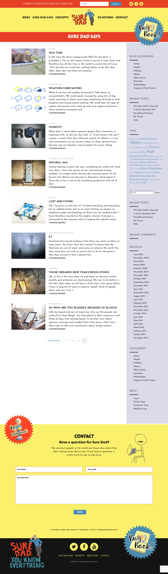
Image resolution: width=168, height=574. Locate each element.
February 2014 (140, 331)
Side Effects (145, 172)
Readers (132, 172)
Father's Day (136, 152)
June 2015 (138, 300)
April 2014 (138, 324)
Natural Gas (58, 162)
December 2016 (141, 286)
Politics (144, 168)
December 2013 (141, 338)
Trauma (156, 180)
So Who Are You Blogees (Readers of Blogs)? (83, 308)
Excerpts (62, 17)
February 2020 (140, 268)
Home (26, 17)
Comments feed (141, 405)
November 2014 (141, 310)
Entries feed (139, 402)
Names (137, 74)
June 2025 (138, 255)
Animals (144, 139)
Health (52, 198)
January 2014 (140, 334)
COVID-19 (156, 143)
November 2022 (141, 258)
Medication (136, 162)
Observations (55, 84)
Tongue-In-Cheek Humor (61, 159)
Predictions (155, 168)
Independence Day (141, 159)
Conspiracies (147, 143)
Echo (136, 120)
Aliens (137, 139)
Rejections (105, 17)
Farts (131, 152)
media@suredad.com (107, 530)
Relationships (140, 85)
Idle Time (56, 53)
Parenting (138, 81)
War (159, 180)
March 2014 (139, 327)
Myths (149, 162)
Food (150, 151)
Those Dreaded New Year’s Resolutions (79, 272)
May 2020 (138, 262)
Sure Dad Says (42, 17)
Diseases (132, 147)
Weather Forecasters (65, 88)
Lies (161, 159)
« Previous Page (53, 341)
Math (131, 162)
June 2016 (138, 289)
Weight (144, 183)
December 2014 (141, 307)
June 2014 (138, 317)
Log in (136, 398)
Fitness (143, 152)
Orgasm (137, 169)
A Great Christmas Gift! (144, 110)
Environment (145, 147)
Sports (152, 172)
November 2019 (141, 275)
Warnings (132, 183)
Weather (137, 183)
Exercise (155, 147)
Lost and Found (61, 201)
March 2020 (139, 265)
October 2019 (140, 279)
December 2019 (141, 272)
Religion (138, 172)
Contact (122, 17)
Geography (134, 156)
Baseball (153, 139)
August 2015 (139, 296)
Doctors (138, 147)
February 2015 (140, 303)
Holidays (53, 268)
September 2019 (141, 282)
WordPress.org (140, 409)
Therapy (151, 180)
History (151, 156)
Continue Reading (57, 74)
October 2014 (140, 314)
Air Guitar (132, 139)
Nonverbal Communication (153, 165)
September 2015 (141, 293)
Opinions (132, 169)
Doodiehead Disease (143, 113)
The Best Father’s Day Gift (146, 106)
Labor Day (154, 159)
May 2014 (138, 321)
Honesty (55, 127)
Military (143, 162)
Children (135, 142)
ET (50, 237)
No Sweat (138, 117)
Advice (52, 49)
